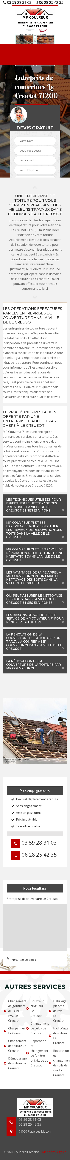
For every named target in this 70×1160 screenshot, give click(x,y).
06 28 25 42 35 (50, 2)
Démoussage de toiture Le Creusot (14, 1063)
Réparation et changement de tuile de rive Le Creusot (59, 1063)
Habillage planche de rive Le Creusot (59, 1011)
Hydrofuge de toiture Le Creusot (59, 1035)
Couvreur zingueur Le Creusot (37, 1008)
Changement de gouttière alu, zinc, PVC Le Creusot (14, 1011)
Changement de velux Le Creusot (37, 1028)
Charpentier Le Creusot (14, 1030)
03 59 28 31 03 (18, 2)
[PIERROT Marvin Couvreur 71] (35, 17)
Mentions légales (54, 1152)
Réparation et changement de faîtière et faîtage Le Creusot (37, 1053)
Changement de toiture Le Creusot (14, 1046)
